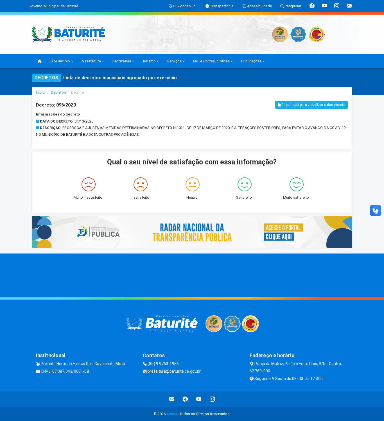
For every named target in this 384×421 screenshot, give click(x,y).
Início (40, 92)
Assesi (172, 414)
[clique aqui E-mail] (172, 399)
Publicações (251, 61)
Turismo (150, 61)
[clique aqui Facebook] (185, 399)
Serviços (174, 61)
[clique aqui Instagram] (212, 399)
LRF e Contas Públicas (212, 61)
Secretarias (122, 61)
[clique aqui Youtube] (199, 399)
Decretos (58, 92)
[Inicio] (40, 61)
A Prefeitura (91, 61)
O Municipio (60, 61)
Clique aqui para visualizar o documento (313, 105)
